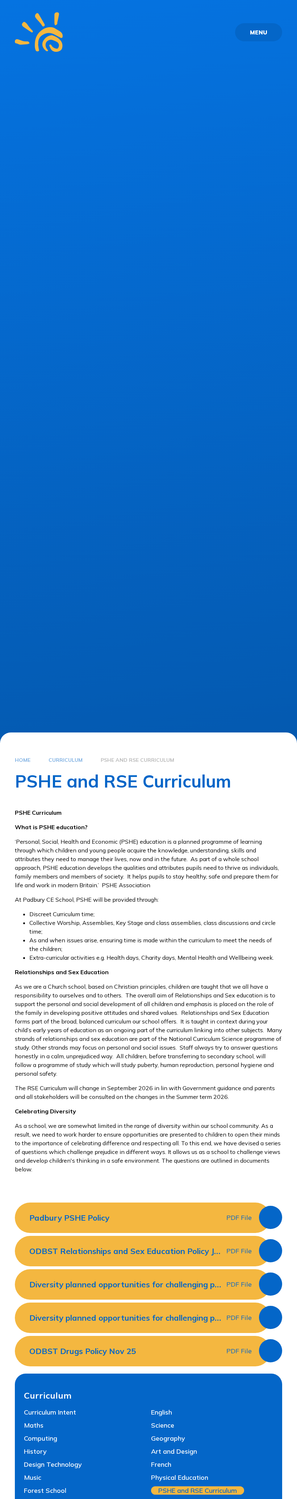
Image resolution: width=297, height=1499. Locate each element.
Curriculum (66, 760)
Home (22, 760)
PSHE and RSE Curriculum (137, 760)
